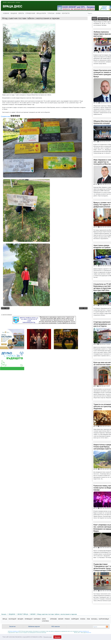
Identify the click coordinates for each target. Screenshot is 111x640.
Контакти (18, 2)
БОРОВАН (37, 619)
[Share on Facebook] (11, 116)
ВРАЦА (5, 619)
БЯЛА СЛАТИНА (45, 620)
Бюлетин (12, 626)
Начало (5, 2)
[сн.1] (44, 148)
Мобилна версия (34, 626)
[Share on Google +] (13, 116)
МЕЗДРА (20, 619)
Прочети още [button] (47, 637)
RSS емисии (56, 626)
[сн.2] (44, 210)
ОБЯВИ (58, 13)
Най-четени (103, 19)
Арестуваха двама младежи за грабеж (101, 238)
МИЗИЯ (60, 619)
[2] (83, 308)
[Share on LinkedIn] (15, 116)
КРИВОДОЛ (28, 619)
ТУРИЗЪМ (50, 13)
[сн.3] (44, 275)
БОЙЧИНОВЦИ (104, 619)
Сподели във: (5, 116)
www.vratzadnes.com (14, 631)
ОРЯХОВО (53, 619)
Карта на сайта (11, 2)
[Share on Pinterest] (17, 116)
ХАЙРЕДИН (75, 619)
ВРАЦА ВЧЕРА (41, 13)
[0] (5, 308)
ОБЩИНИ (13, 13)
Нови (94, 19)
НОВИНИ (6, 13)
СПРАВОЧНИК (30, 13)
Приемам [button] (57, 637)
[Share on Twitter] (19, 116)
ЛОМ (88, 619)
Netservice (88, 632)
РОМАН (67, 619)
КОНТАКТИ (65, 13)
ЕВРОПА (21, 13)
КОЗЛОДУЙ (12, 619)
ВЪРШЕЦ (94, 619)
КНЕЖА (82, 619)
